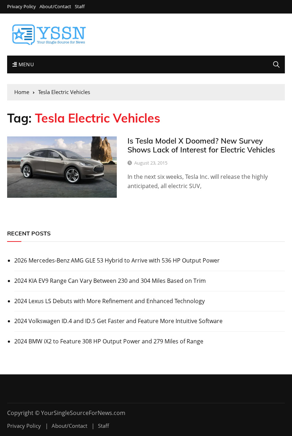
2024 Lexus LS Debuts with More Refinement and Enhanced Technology (109, 301)
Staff (80, 6)
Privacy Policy (21, 6)
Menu (25, 64)
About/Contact (55, 6)
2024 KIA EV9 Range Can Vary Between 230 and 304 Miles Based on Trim (110, 281)
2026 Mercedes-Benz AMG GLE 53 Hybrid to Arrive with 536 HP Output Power (117, 260)
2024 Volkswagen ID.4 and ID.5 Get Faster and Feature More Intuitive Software (118, 321)
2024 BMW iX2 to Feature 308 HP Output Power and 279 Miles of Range (108, 341)
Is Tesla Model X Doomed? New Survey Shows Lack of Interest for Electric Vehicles (201, 145)
